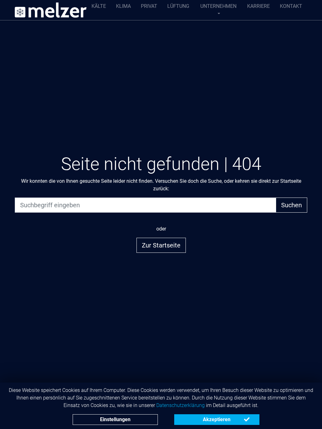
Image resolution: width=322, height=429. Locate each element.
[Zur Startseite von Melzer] (50, 10)
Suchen (291, 205)
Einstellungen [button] (115, 419)
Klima (123, 6)
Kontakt (291, 6)
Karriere (258, 6)
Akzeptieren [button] (216, 419)
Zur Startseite (161, 245)
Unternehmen (218, 6)
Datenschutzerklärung (180, 405)
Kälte (99, 6)
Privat (149, 6)
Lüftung (178, 6)
